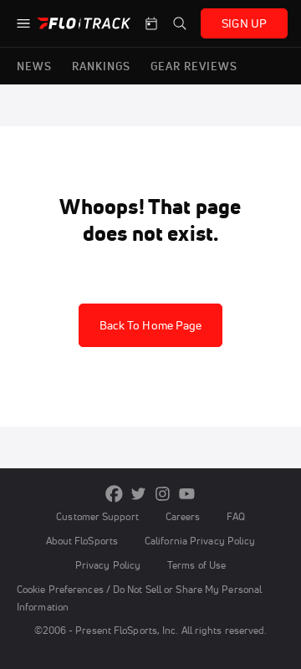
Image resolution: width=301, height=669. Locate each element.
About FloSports (82, 540)
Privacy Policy (107, 565)
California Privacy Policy (200, 540)
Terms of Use (196, 565)
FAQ (235, 516)
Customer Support (97, 516)
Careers (183, 516)
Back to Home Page (150, 325)
